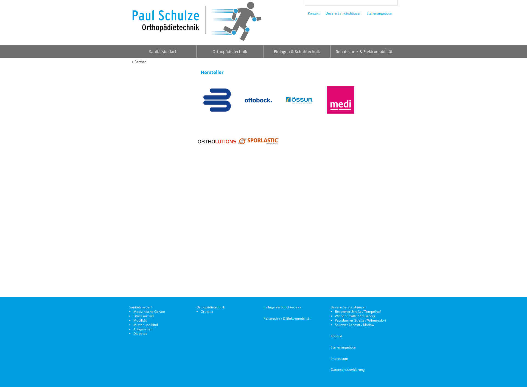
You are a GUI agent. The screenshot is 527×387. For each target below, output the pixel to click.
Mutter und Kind (145, 324)
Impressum (339, 358)
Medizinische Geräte (149, 311)
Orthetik (207, 311)
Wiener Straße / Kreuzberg (355, 316)
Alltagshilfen (142, 329)
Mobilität (140, 320)
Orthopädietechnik (229, 51)
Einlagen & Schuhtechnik (297, 51)
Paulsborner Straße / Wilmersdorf (360, 320)
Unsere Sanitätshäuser (343, 13)
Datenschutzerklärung (348, 369)
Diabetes (140, 333)
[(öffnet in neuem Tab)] (217, 110)
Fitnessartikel (143, 316)
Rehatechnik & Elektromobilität (364, 51)
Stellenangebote (379, 13)
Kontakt (313, 13)
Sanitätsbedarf (162, 51)
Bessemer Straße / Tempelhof (358, 311)
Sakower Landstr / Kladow (354, 324)
